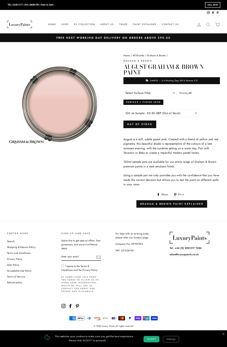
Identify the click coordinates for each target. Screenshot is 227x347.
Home (52, 24)
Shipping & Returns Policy (21, 247)
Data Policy (13, 265)
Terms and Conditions (19, 253)
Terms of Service (16, 276)
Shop (65, 24)
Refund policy (14, 282)
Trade (123, 24)
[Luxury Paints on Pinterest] (77, 306)
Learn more (113, 340)
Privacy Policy (14, 259)
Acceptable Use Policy (19, 270)
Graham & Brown (156, 55)
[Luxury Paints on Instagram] (63, 306)
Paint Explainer (144, 24)
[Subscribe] (98, 257)
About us (107, 24)
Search (11, 241)
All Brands (138, 55)
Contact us (170, 24)
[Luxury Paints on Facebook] (70, 306)
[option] (113, 37)
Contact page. (141, 237)
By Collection (84, 24)
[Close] (223, 334)
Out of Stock (140, 124)
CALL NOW (212, 5)
